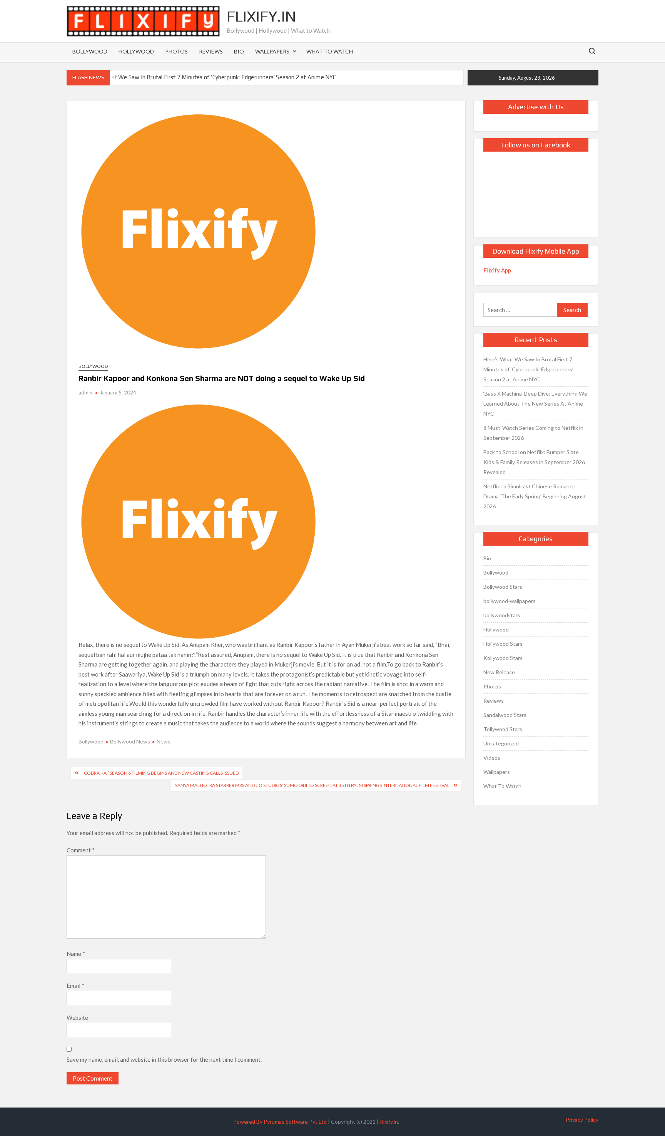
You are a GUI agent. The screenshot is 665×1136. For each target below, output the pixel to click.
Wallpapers (272, 51)
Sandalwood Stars (504, 715)
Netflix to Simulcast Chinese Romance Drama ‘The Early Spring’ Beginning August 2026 (534, 496)
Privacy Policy (582, 1119)
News (163, 741)
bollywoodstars (501, 615)
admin (85, 392)
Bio (239, 51)
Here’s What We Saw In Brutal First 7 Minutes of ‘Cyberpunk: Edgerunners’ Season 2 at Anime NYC (210, 77)
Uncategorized (501, 743)
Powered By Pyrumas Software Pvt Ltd (280, 1121)
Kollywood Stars (503, 658)
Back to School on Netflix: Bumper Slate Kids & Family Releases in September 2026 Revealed (534, 462)
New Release (499, 672)
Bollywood (89, 51)
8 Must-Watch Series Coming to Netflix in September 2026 (533, 432)
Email (75, 985)
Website (77, 1017)
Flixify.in (261, 16)
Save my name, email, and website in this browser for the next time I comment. (164, 1059)
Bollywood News (130, 741)
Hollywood (136, 51)
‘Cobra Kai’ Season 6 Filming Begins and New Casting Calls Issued (161, 773)
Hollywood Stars (503, 643)
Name (76, 953)
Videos (491, 757)
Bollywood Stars (502, 586)
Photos (176, 51)
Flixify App (497, 270)
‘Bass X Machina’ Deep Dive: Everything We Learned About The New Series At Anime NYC (535, 403)
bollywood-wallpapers (509, 601)
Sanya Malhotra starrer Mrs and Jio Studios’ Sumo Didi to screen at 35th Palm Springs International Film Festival (312, 785)
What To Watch (329, 51)
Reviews (211, 51)
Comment (81, 850)
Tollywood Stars (502, 729)
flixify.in (389, 1121)
